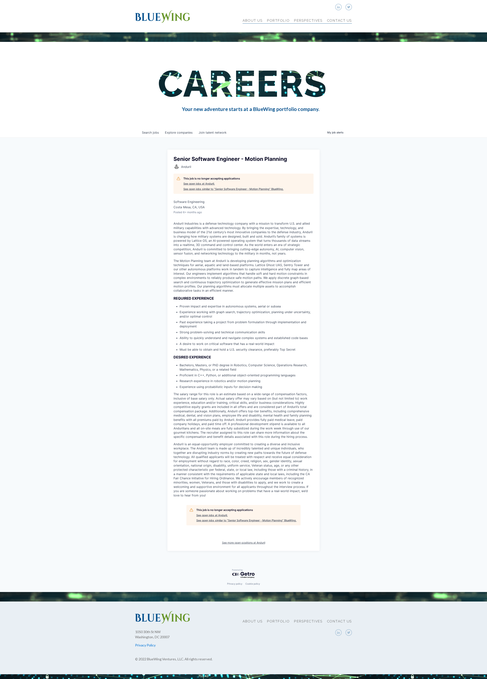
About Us (253, 20)
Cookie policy (252, 583)
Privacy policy (234, 583)
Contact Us (339, 20)
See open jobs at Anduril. (199, 183)
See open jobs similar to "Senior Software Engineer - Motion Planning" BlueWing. (233, 189)
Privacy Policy (145, 645)
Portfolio (278, 20)
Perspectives (308, 20)
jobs (150, 132)
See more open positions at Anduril (243, 542)
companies (179, 132)
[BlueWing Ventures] (162, 16)
